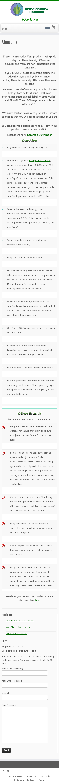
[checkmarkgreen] (2, 147)
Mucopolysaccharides (39, 160)
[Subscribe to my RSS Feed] (3, 28)
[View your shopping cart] (54, 27)
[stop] (3, 452)
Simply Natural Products (26, 776)
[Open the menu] (47, 27)
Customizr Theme (37, 780)
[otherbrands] (29, 413)
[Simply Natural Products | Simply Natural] (29, 9)
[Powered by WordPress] (49, 776)
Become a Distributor (39, 135)
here (37, 600)
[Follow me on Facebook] (6, 28)
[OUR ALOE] (29, 140)
